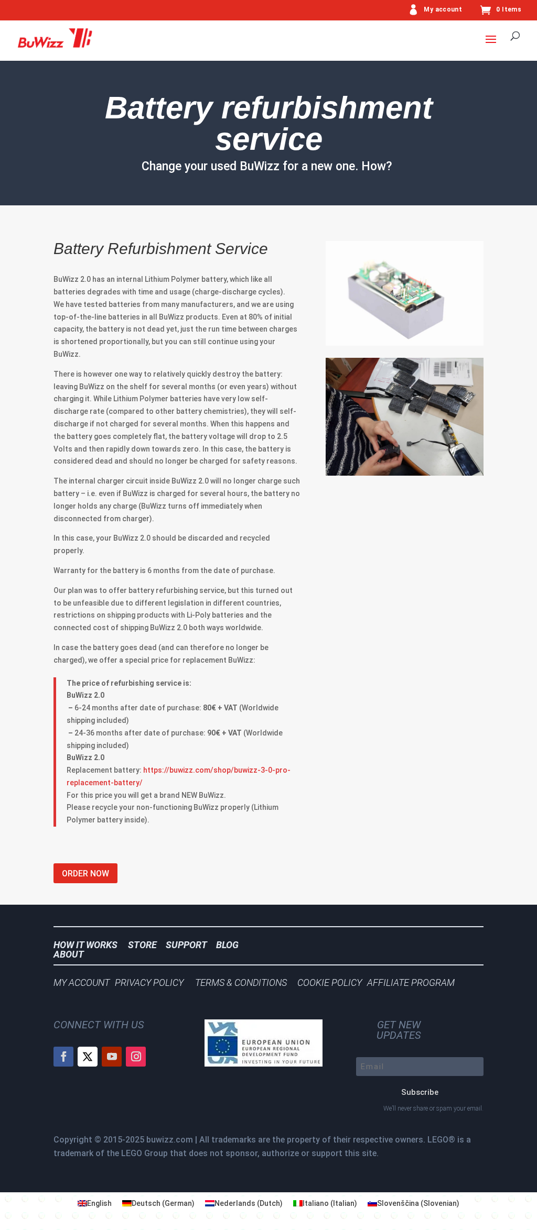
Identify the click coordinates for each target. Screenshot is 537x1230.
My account (443, 9)
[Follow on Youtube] (112, 1057)
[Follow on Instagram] (136, 1057)
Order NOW (85, 873)
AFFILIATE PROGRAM (411, 982)
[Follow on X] (88, 1057)
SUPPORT (189, 944)
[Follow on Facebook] (63, 1057)
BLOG (230, 944)
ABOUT (68, 954)
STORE (145, 944)
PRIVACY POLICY (152, 982)
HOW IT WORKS (85, 944)
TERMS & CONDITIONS (241, 982)
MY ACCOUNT (81, 982)
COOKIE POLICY (329, 982)
